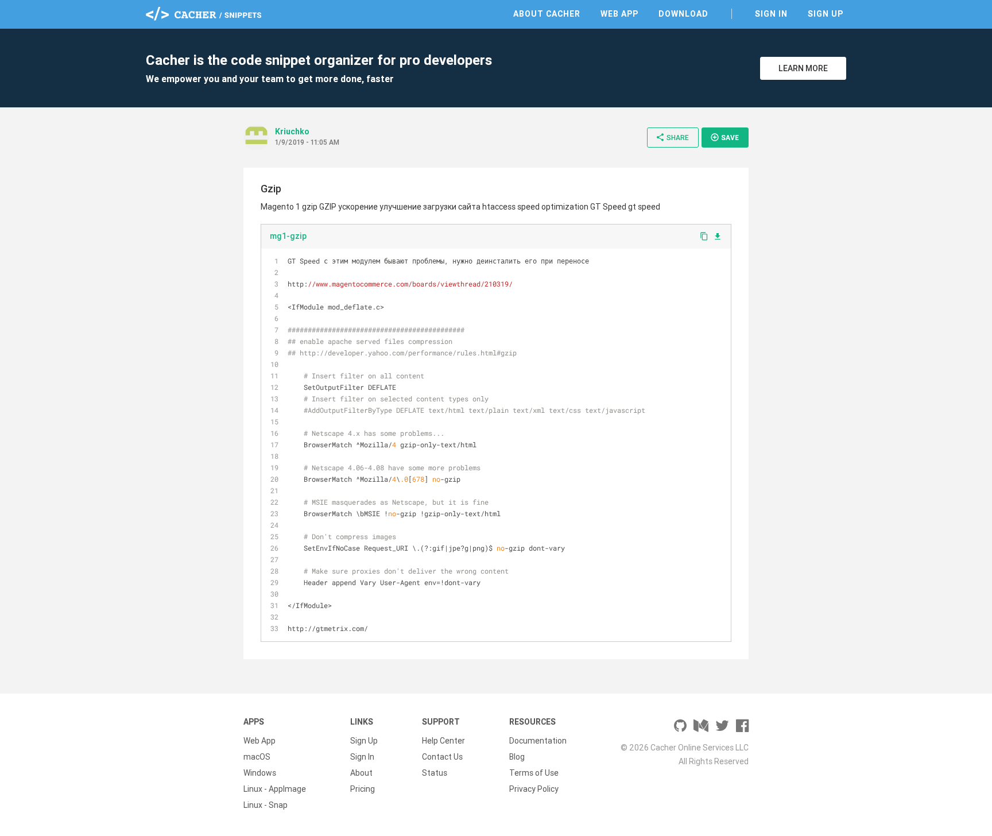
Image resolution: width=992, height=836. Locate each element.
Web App (619, 14)
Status (434, 773)
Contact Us (442, 757)
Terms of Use (534, 773)
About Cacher (546, 14)
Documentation (538, 741)
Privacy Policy (534, 789)
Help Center (443, 741)
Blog (517, 757)
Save (724, 137)
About (361, 773)
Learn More (803, 68)
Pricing (362, 789)
